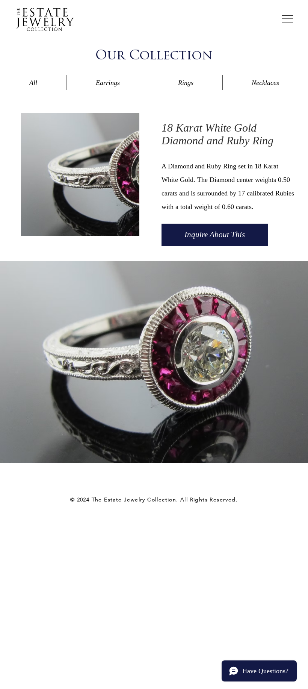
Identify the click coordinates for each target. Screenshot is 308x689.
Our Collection (154, 56)
